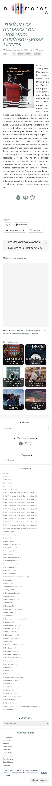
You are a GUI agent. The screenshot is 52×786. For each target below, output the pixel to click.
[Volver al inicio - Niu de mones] (25, 8)
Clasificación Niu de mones (15, 577)
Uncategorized (11, 697)
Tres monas (9, 693)
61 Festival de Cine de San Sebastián (19, 493)
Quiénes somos (11, 460)
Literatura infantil (11, 625)
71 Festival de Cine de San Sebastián (19, 525)
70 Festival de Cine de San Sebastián (19, 522)
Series (7, 684)
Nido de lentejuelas (12, 645)
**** (6, 483)
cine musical (10, 564)
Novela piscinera (11, 654)
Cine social (9, 570)
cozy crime (9, 590)
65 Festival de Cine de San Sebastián (19, 506)
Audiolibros (9, 541)
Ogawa (8, 661)
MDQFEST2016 (11, 632)
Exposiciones (10, 599)
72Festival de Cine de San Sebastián (19, 528)
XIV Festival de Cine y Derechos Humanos (21, 706)
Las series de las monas (14, 619)
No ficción (9, 648)
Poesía (7, 671)
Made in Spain (10, 629)
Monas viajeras (11, 638)
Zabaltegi (9, 709)
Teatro (7, 687)
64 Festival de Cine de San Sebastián (19, 502)
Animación (9, 535)
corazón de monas (12, 587)
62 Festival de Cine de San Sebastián (19, 496)
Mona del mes (10, 635)
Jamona (8, 616)
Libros (37, 54)
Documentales (11, 593)
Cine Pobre (9, 567)
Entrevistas (9, 596)
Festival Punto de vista (14, 609)
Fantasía (8, 603)
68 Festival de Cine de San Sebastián (19, 515)
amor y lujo (9, 531)
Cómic (7, 583)
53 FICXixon (9, 490)
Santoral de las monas (14, 677)
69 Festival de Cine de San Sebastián (19, 519)
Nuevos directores (12, 658)
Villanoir (8, 703)
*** (14, 54)
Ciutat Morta (10, 574)
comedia (8, 580)
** (6, 477)
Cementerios (10, 548)
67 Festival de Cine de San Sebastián (19, 512)
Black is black (24, 54)
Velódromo (9, 700)
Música (8, 641)
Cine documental (12, 557)
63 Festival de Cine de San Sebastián (19, 499)
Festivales (9, 612)
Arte (6, 538)
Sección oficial (11, 680)
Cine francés (10, 561)
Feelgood (9, 606)
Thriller (8, 690)
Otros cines (9, 664)
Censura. (8, 551)
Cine (7, 554)
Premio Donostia (11, 674)
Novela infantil (10, 651)
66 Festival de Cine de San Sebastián (19, 509)
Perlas (7, 667)
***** (7, 486)
